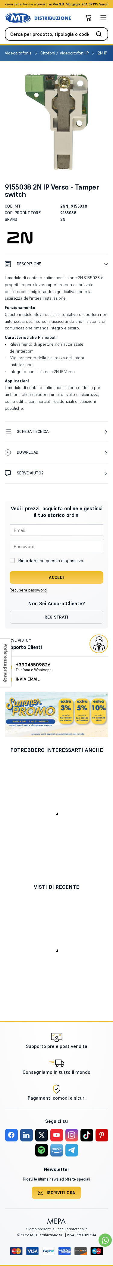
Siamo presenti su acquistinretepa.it (56, 1229)
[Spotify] (41, 1150)
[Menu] (103, 18)
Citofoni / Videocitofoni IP (65, 53)
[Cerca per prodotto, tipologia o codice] (101, 34)
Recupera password (28, 590)
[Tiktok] (86, 1135)
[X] (41, 1135)
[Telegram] (71, 1150)
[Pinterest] (102, 1135)
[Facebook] (11, 1135)
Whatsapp (89, 4)
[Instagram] (71, 1135)
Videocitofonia (19, 53)
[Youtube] (56, 1135)
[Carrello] (88, 17)
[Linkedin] (26, 1135)
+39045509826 (33, 665)
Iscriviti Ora (61, 1192)
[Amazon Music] (56, 1150)
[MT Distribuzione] (38, 18)
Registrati (56, 617)
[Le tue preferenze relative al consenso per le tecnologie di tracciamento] (5, 663)
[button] (56, 264)
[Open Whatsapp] (105, 1240)
